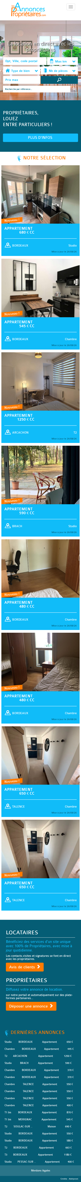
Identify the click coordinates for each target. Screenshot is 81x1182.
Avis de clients (22, 967)
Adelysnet (73, 1179)
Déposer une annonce (29, 1006)
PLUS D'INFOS (40, 138)
